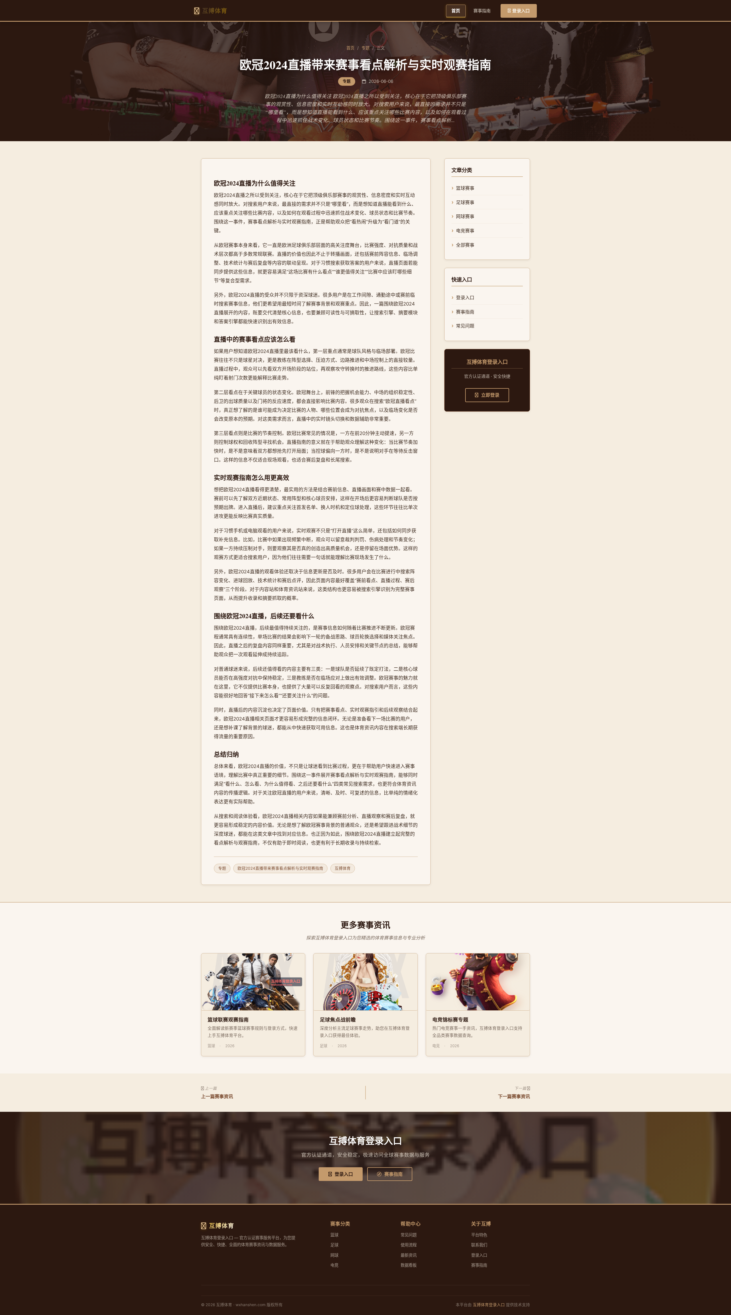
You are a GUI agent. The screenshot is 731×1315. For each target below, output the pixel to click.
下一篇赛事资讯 (514, 1096)
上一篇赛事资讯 (217, 1096)
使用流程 (409, 1244)
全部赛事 (465, 245)
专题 (365, 47)
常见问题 (465, 326)
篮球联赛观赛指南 (228, 1019)
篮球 (334, 1234)
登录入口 (521, 10)
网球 (334, 1255)
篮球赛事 (465, 188)
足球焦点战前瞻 (338, 1019)
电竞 (334, 1265)
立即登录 (490, 395)
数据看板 (409, 1265)
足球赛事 (465, 202)
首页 (455, 10)
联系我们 (479, 1244)
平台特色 (479, 1234)
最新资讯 (409, 1255)
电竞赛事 (465, 231)
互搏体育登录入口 (489, 1304)
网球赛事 (465, 216)
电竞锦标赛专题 (450, 1019)
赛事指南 (482, 10)
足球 (334, 1244)
